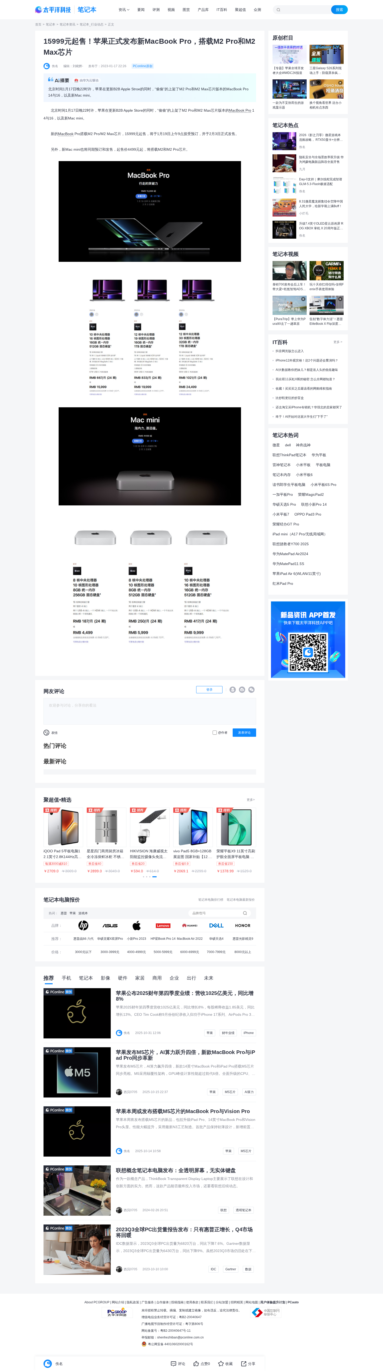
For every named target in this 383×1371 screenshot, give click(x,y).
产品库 (203, 10)
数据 (248, 1269)
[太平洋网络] (117, 1310)
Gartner (230, 1269)
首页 (38, 24)
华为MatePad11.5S (288, 564)
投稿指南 (177, 1302)
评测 (156, 10)
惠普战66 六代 (83, 939)
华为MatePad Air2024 (290, 554)
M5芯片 (230, 1092)
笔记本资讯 (67, 24)
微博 (242, 690)
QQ (233, 690)
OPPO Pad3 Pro (307, 514)
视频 (171, 10)
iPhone (249, 1033)
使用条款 (192, 1302)
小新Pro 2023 (136, 939)
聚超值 (240, 10)
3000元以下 (83, 952)
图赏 (186, 10)
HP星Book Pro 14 (163, 939)
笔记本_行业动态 (91, 24)
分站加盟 (222, 1302)
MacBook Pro (240, 110)
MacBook (65, 134)
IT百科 (222, 10)
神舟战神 (303, 445)
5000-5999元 (163, 952)
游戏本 (83, 913)
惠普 (64, 913)
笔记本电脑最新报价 (241, 900)
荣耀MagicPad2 (311, 494)
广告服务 (147, 1302)
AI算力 (249, 1092)
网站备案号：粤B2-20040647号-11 (166, 1330)
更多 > (337, 342)
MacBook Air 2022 (190, 939)
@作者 (222, 732)
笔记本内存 (282, 475)
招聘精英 (237, 1302)
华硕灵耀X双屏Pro (110, 939)
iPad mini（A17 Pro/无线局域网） (300, 534)
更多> (251, 800)
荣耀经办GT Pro (286, 524)
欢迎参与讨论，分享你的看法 (72, 705)
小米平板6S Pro (323, 485)
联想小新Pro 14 (314, 504)
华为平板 (319, 455)
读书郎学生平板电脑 (289, 485)
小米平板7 (281, 514)
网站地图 (251, 1302)
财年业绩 (228, 1033)
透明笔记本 (243, 1210)
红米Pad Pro (283, 583)
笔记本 (50, 24)
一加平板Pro (283, 494)
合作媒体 (162, 1302)
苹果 (73, 913)
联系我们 (207, 1302)
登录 (209, 689)
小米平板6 (304, 475)
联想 (223, 1210)
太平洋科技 (53, 9)
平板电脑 (323, 465)
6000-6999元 (189, 952)
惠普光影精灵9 (243, 939)
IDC (213, 1269)
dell (288, 445)
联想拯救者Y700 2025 (291, 544)
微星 (276, 445)
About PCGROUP (96, 1302)
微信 (251, 690)
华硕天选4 (216, 939)
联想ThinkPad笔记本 (289, 455)
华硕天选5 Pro (284, 504)
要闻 (141, 10)
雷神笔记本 (282, 465)
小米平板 (303, 465)
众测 (257, 10)
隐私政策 (133, 1302)
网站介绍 (118, 1302)
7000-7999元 (216, 952)
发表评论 (244, 732)
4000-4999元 (136, 952)
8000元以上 (242, 952)
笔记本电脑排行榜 (210, 900)
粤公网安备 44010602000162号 (170, 1344)
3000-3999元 (110, 952)
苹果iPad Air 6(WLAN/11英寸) (297, 574)
